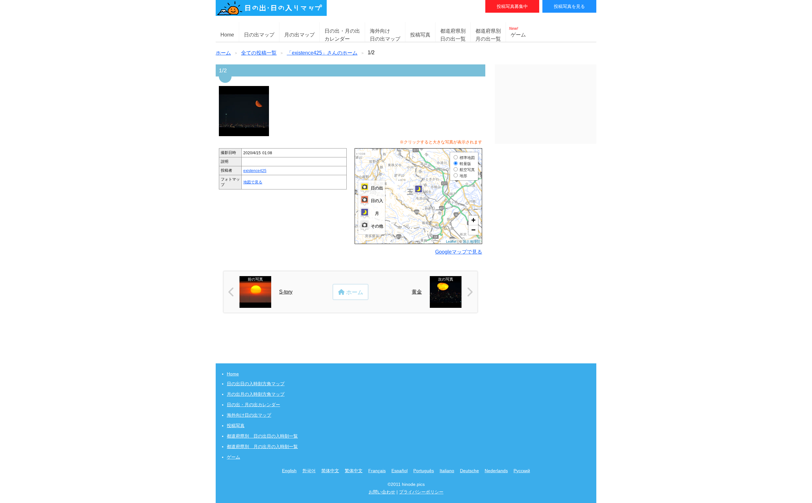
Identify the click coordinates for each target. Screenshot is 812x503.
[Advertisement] (545, 104)
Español (399, 470)
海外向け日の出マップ (249, 415)
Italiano (447, 470)
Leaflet (451, 241)
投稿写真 (420, 34)
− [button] (473, 230)
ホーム (223, 53)
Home (227, 34)
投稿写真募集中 (512, 6)
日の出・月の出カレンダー (253, 404)
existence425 (254, 171)
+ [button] (473, 220)
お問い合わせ (382, 491)
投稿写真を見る (569, 6)
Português (423, 470)
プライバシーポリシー (421, 491)
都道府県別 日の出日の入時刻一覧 (262, 436)
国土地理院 (471, 241)
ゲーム (517, 31)
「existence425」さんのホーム (322, 53)
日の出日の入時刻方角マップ (256, 383)
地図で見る (252, 182)
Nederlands (496, 470)
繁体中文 (354, 470)
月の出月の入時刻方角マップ (256, 394)
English (289, 470)
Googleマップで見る (458, 252)
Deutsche (469, 470)
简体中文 (330, 470)
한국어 (309, 470)
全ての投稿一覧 (259, 53)
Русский (522, 470)
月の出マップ (299, 34)
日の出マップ (259, 34)
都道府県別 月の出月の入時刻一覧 (262, 446)
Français (377, 470)
